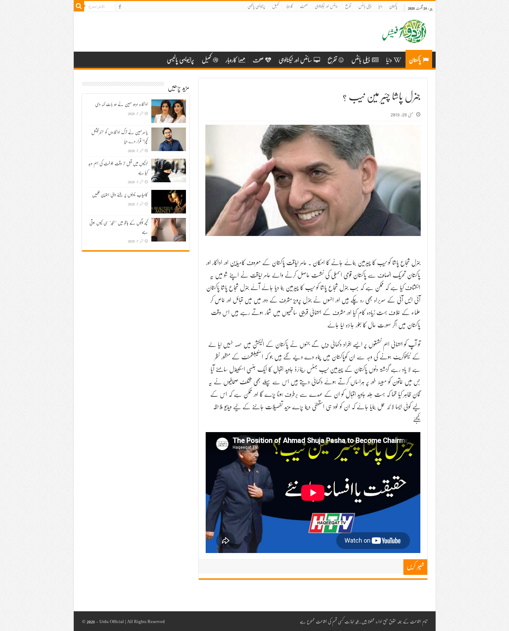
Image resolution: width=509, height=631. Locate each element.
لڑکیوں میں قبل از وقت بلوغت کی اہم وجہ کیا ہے (118, 168)
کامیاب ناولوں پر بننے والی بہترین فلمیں (120, 194)
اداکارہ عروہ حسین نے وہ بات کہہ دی (121, 103)
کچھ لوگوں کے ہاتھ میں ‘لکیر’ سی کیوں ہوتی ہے (118, 227)
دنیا (380, 6)
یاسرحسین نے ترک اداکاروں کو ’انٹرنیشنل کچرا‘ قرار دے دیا (119, 136)
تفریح (348, 6)
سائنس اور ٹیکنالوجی (326, 6)
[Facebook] (120, 6)
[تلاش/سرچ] (79, 6)
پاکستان (393, 6)
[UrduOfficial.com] (404, 38)
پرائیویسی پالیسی (256, 6)
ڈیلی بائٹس (365, 6)
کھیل (275, 6)
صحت (304, 6)
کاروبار (289, 6)
